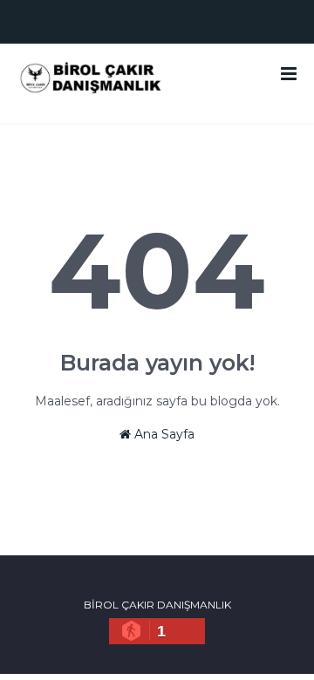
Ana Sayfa (163, 434)
